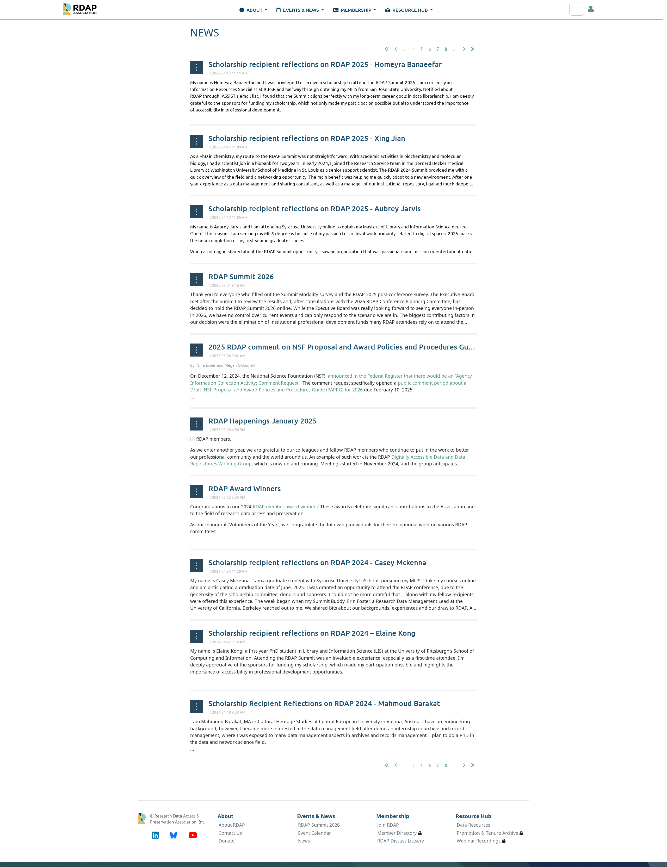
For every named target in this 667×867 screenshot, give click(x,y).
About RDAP (232, 825)
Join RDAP (388, 825)
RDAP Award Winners (244, 488)
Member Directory (397, 833)
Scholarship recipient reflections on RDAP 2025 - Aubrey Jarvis (314, 208)
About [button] (254, 10)
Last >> (472, 49)
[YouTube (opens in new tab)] (193, 835)
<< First (386, 49)
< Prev (395, 49)
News (304, 841)
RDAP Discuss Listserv (400, 841)
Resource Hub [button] (410, 10)
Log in (590, 9)
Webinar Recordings (479, 841)
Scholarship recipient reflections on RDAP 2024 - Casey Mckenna (317, 562)
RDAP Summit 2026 (241, 276)
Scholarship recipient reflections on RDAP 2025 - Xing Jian (306, 138)
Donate (226, 841)
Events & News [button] (301, 10)
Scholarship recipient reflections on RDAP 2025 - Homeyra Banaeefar (325, 64)
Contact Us (230, 833)
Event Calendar (314, 833)
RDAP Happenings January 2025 (262, 420)
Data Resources (473, 825)
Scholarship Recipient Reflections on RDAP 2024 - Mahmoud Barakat (324, 703)
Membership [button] (356, 10)
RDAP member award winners (285, 506)
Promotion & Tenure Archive (487, 833)
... (405, 49)
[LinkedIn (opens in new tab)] (155, 835)
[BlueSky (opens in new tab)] (173, 835)
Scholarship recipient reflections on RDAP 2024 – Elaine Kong (311, 632)
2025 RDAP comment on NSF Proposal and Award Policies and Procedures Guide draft (353, 346)
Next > (464, 49)
